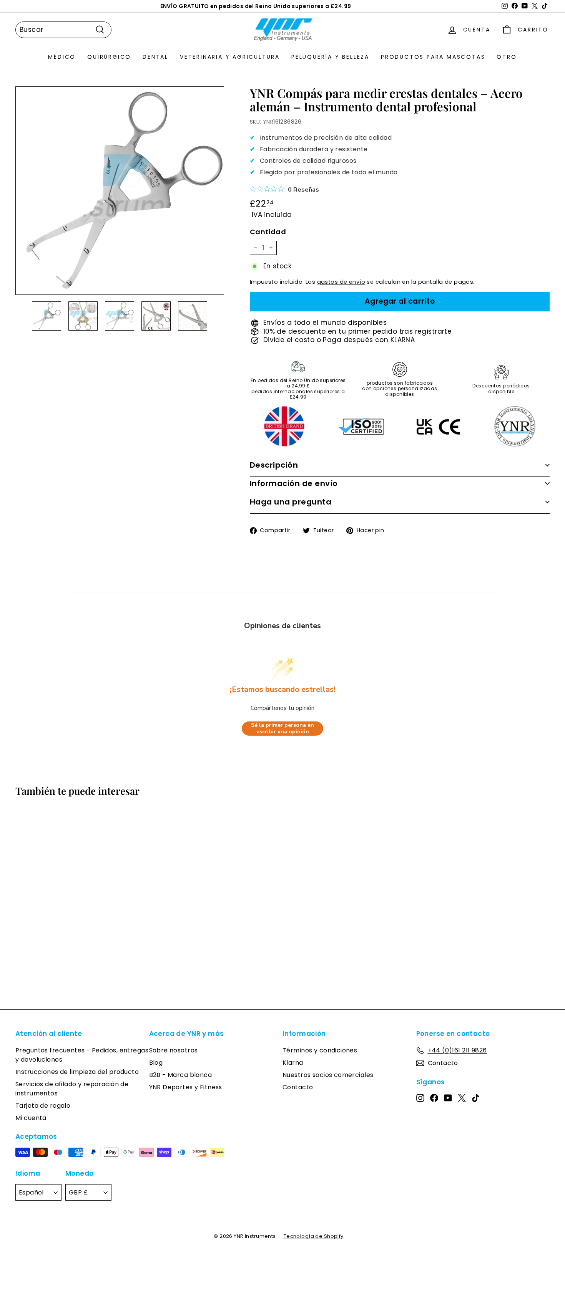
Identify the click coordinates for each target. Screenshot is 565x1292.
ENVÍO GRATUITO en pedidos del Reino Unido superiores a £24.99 (255, 6)
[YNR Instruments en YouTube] (448, 1097)
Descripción (274, 465)
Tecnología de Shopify (314, 1236)
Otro (507, 57)
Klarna (292, 1062)
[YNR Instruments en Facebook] (434, 1097)
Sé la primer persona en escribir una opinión (282, 728)
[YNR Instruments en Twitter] (462, 1097)
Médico (62, 57)
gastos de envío (341, 282)
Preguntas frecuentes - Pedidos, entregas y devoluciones (81, 1055)
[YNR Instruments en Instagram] (420, 1097)
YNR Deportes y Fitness (185, 1087)
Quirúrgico (109, 57)
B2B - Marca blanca (180, 1074)
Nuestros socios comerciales (327, 1074)
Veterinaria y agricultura (230, 57)
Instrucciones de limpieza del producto (77, 1071)
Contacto (297, 1087)
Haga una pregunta (291, 501)
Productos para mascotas (433, 57)
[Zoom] (120, 190)
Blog (156, 1062)
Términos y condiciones (319, 1050)
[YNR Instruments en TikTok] (476, 1097)
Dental (155, 57)
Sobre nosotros (173, 1050)
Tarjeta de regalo (42, 1105)
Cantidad (268, 232)
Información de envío (294, 483)
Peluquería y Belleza (330, 57)
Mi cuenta (31, 1117)
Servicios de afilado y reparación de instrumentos (71, 1089)
